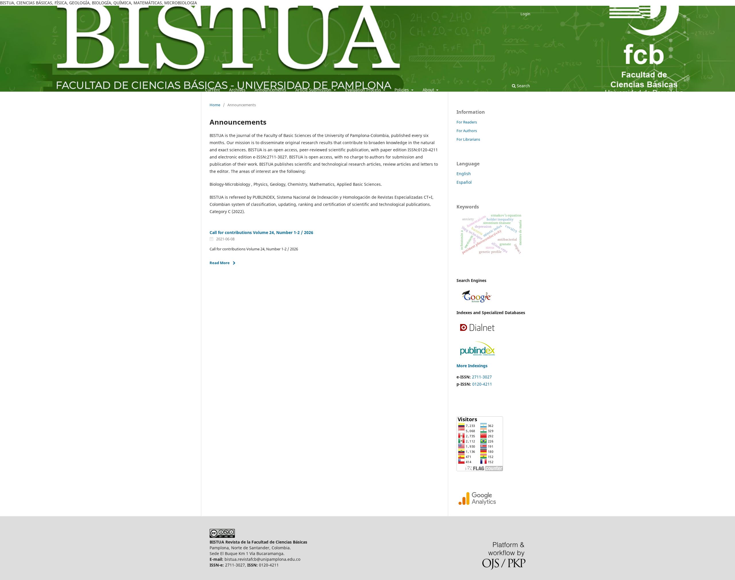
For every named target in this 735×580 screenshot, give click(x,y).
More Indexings (472, 365)
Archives (237, 89)
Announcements (270, 89)
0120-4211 (482, 384)
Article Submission (313, 89)
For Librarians (468, 139)
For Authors (467, 130)
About (429, 89)
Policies (402, 89)
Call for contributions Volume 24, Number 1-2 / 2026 (261, 232)
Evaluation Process (363, 89)
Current (212, 89)
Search (523, 85)
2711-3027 (482, 377)
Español (464, 182)
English (464, 173)
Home (215, 104)
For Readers (467, 122)
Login (525, 13)
